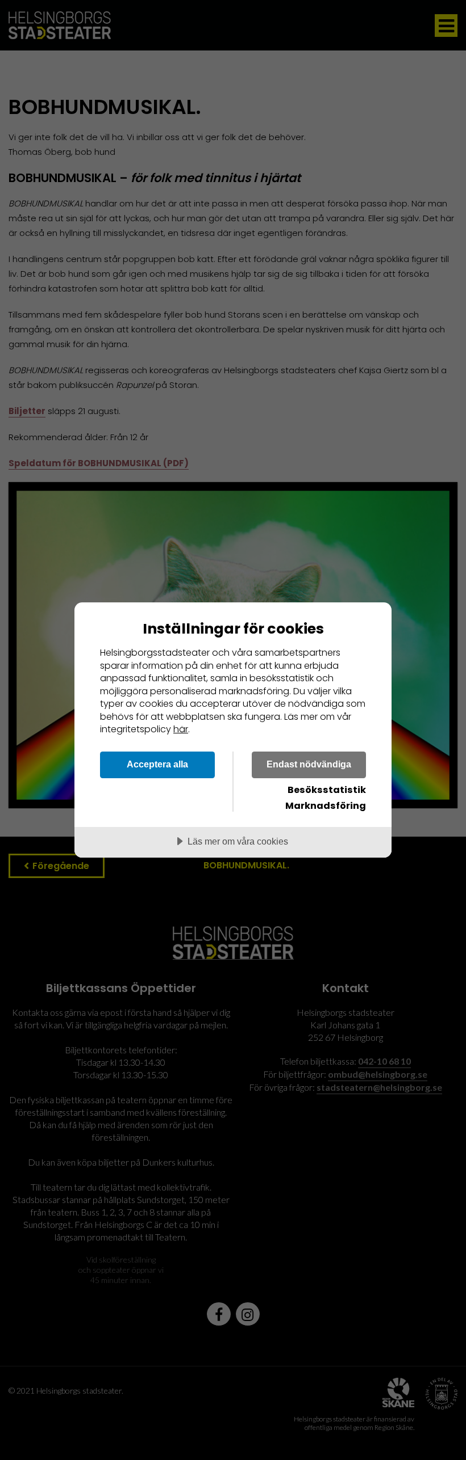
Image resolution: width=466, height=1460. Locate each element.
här (180, 729)
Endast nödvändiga (309, 764)
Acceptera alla (157, 764)
